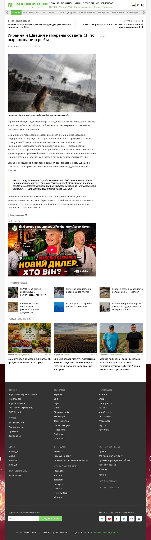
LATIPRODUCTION (109, 487)
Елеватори (132, 12)
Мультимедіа (18, 470)
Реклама (60, 447)
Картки (102, 425)
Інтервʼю (103, 394)
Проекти (14, 390)
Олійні (61, 12)
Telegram (58, 479)
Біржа (102, 475)
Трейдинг (14, 431)
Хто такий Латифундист (111, 455)
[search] (142, 5)
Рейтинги (103, 407)
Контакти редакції (108, 464)
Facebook (58, 470)
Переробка (103, 12)
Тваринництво (16, 427)
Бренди (13, 464)
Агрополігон (15, 398)
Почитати (105, 390)
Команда (103, 469)
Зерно (52, 12)
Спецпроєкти (24, 354)
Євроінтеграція (31, 12)
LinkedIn (58, 488)
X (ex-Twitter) (60, 492)
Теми (12, 418)
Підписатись (50, 518)
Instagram (59, 484)
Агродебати (104, 420)
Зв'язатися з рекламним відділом (71, 460)
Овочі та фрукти (62, 425)
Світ (44, 12)
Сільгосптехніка (87, 12)
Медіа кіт (58, 451)
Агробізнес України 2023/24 (23, 394)
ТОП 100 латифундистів (21, 407)
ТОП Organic (15, 412)
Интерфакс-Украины (63, 125)
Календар (14, 451)
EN (138, 4)
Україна (16, 12)
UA (133, 4)
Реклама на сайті (62, 455)
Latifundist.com (109, 447)
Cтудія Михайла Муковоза (104, 532)
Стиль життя (105, 416)
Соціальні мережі (65, 466)
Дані (12, 447)
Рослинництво (16, 422)
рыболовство (14, 221)
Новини (59, 390)
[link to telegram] (102, 518)
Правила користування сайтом (114, 460)
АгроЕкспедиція (17, 403)
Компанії (13, 460)
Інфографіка (15, 475)
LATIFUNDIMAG (108, 481)
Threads (58, 497)
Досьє (12, 455)
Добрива (71, 12)
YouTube (58, 475)
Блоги (66, 354)
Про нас (103, 451)
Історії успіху (105, 412)
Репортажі (104, 429)
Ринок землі (118, 12)
